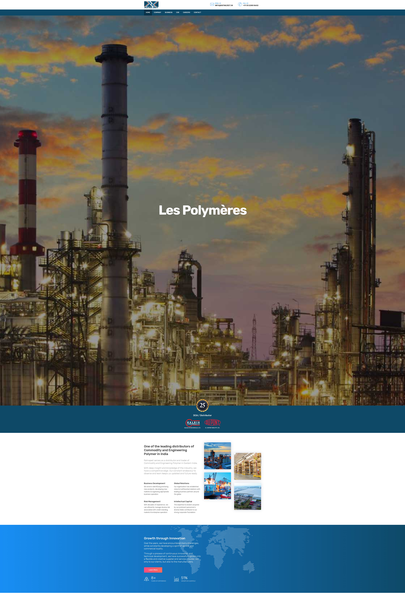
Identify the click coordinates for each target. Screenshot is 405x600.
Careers (186, 12)
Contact (197, 12)
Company (157, 12)
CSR (177, 12)
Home (148, 12)
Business (168, 12)
